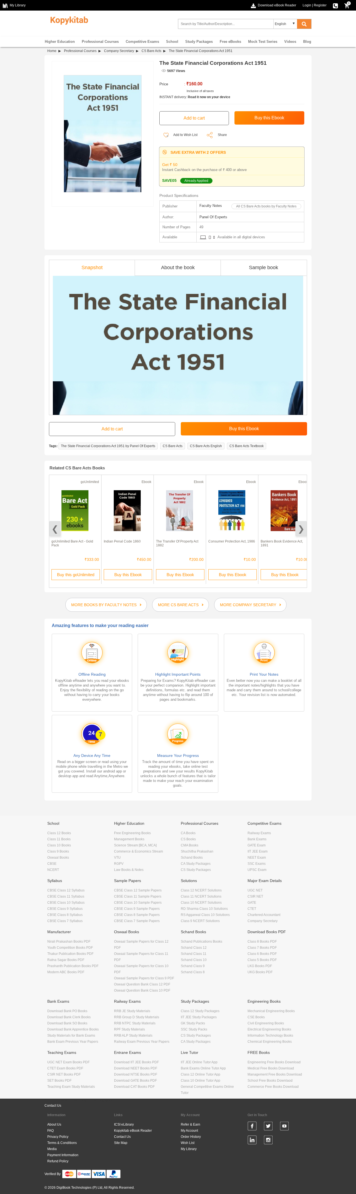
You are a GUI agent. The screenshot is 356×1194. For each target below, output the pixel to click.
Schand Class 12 (194, 948)
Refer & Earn (190, 1124)
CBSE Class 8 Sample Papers (137, 915)
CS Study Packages (196, 870)
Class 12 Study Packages (200, 1011)
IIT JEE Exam (258, 851)
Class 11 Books (59, 839)
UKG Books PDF (260, 972)
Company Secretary (119, 51)
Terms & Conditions (62, 1143)
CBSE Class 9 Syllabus (65, 909)
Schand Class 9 (193, 966)
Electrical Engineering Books (269, 1029)
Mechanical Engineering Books (271, 1011)
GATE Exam (257, 845)
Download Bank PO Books (67, 1011)
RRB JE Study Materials (132, 1011)
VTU (117, 857)
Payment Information (62, 1155)
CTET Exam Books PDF (65, 1068)
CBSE (51, 864)
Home (51, 51)
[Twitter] (268, 1127)
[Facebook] (252, 1127)
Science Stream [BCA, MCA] (135, 845)
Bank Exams (257, 839)
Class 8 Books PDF (262, 941)
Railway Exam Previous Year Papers (141, 1042)
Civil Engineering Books (266, 1023)
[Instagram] (268, 1140)
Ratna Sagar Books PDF (65, 960)
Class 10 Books (59, 845)
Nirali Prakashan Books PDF (68, 941)
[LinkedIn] (252, 1140)
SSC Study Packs (194, 1029)
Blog (307, 41)
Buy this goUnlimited (75, 574)
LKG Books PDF (260, 966)
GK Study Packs (193, 1023)
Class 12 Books (59, 833)
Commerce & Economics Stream (138, 851)
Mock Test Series (262, 41)
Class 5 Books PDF (262, 960)
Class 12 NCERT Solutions (201, 890)
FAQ (50, 1131)
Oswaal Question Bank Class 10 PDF (142, 990)
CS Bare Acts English (206, 446)
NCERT (53, 870)
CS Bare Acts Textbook (246, 446)
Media (52, 1149)
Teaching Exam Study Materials (71, 1087)
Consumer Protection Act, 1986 (231, 541)
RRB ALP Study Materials (133, 1035)
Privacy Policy (57, 1137)
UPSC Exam (257, 870)
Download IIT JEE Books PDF (136, 1062)
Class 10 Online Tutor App (200, 1080)
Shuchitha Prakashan (197, 851)
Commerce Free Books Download (273, 1087)
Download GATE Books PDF (135, 1080)
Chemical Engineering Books (270, 1042)
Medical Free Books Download (271, 1068)
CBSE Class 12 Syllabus (66, 890)
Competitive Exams (142, 41)
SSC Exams (257, 864)
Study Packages (199, 41)
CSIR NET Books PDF (64, 1074)
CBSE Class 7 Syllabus (65, 921)
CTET (252, 909)
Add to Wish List (185, 135)
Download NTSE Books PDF (135, 1074)
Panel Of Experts (213, 217)
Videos (290, 41)
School (172, 41)
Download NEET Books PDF (135, 1068)
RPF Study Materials (129, 1029)
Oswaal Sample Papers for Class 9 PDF (144, 978)
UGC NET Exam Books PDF (68, 1062)
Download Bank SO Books (67, 1023)
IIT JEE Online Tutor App (199, 1062)
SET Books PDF (59, 1080)
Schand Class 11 (193, 954)
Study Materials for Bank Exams (71, 1035)
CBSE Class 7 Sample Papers (137, 921)
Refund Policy (57, 1161)
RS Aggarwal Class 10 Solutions (205, 915)
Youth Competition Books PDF (70, 948)
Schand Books (192, 857)
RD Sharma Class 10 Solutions (204, 909)
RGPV (118, 864)
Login (307, 5)
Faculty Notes (210, 206)
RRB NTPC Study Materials (134, 1023)
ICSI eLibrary (124, 1124)
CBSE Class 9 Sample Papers (137, 909)
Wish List (187, 1143)
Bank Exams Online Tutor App (203, 1068)
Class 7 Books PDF (262, 948)
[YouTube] (284, 1127)
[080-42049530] (335, 5)
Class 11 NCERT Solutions (201, 896)
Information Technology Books (270, 1035)
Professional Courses (100, 41)
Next (301, 528)
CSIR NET (255, 896)
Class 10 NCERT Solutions (201, 903)
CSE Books (256, 1017)
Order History (191, 1137)
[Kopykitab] (67, 20)
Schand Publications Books (201, 941)
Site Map (120, 1143)
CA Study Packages (196, 864)
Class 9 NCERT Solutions (200, 921)
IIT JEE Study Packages (199, 1017)
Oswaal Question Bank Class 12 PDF (142, 984)
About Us (54, 1124)
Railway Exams (259, 833)
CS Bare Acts (151, 51)
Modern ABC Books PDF (65, 972)
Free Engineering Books (132, 833)
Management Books (129, 839)
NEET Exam (257, 857)
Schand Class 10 (194, 960)
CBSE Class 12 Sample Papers (138, 890)
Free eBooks (230, 41)
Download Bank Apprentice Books (73, 1029)
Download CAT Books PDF (134, 1087)
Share (222, 135)
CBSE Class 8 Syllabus (65, 915)
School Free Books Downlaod (270, 1080)
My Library (189, 1149)
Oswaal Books (58, 857)
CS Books (188, 839)
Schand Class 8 (193, 972)
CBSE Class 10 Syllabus (66, 903)
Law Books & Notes (129, 870)
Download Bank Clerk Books (69, 1017)
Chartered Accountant (264, 915)
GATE (252, 903)
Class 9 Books (58, 851)
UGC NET (255, 890)
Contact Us (52, 1106)
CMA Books (189, 845)
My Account (189, 1131)
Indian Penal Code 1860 (122, 541)
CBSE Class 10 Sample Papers (138, 903)
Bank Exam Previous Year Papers (72, 1042)
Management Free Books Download (275, 1074)
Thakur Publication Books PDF (70, 954)
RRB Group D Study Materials (136, 1017)
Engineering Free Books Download (274, 1062)
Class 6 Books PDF (262, 954)
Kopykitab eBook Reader (133, 1131)
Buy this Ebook (128, 574)
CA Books (188, 833)
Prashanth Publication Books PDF (72, 966)
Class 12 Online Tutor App (200, 1074)
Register (320, 5)
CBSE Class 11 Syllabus (65, 896)
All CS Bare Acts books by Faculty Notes (266, 206)
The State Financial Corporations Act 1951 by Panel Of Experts (108, 446)
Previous (55, 528)
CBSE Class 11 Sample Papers (137, 896)
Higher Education (60, 41)
